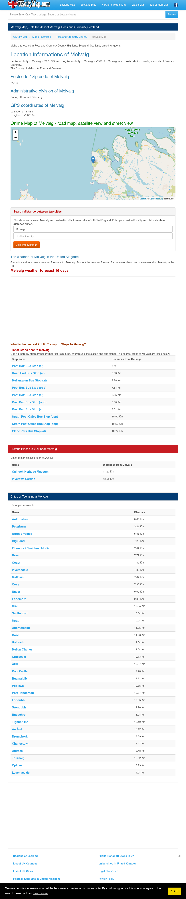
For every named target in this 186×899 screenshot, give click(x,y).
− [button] (15, 137)
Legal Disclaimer (108, 871)
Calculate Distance (26, 245)
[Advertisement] (93, 305)
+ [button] (15, 132)
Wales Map (138, 4)
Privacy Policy (106, 878)
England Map (67, 4)
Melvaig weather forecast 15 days (39, 270)
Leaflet (143, 198)
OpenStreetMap (156, 198)
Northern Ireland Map (114, 4)
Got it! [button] (174, 891)
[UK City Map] (29, 4)
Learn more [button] (40, 893)
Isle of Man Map (159, 4)
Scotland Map (88, 4)
